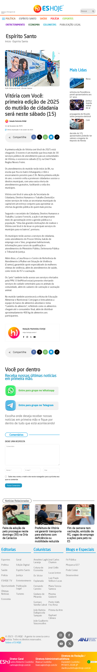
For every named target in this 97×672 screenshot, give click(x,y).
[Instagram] (27, 336)
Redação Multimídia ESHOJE (17, 121)
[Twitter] (69, 643)
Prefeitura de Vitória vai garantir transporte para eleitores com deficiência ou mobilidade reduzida (48, 534)
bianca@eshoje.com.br (46, 665)
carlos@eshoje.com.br (20, 665)
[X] (39, 137)
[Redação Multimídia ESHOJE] (7, 121)
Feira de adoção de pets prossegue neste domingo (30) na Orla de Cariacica (15, 533)
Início (8, 41)
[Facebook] (33, 137)
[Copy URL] (56, 137)
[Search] (93, 11)
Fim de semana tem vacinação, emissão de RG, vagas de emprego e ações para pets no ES (80, 534)
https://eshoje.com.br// (29, 332)
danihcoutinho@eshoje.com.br (76, 668)
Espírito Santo (21, 36)
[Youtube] (34, 336)
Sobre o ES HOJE (13, 642)
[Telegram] (51, 137)
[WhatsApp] (45, 137)
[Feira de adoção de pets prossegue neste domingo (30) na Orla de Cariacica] (16, 514)
